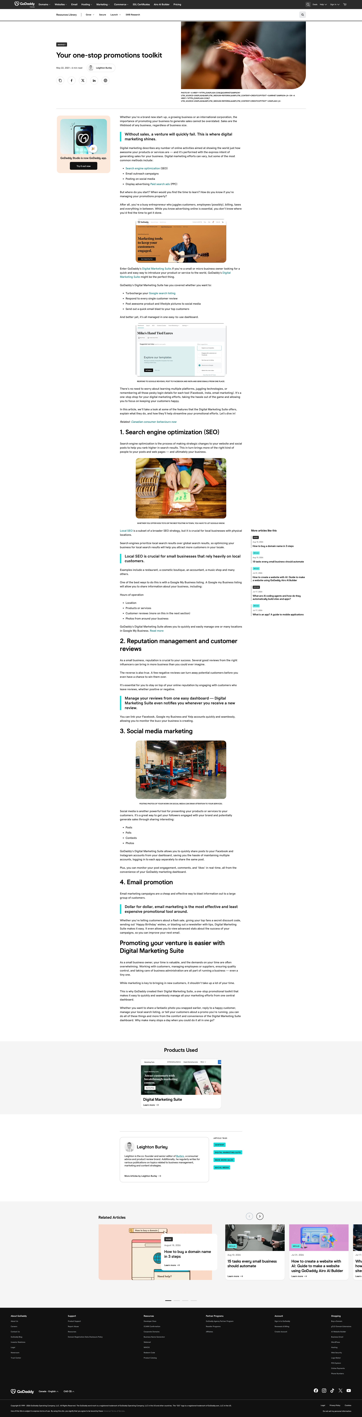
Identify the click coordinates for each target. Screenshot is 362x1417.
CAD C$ (68, 1391)
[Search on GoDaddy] (302, 14)
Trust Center (16, 1358)
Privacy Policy (335, 1405)
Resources (72, 1332)
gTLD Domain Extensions (341, 1326)
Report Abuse (73, 1326)
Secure (102, 14)
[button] (168, 1300)
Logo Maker (336, 1358)
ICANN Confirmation (152, 1326)
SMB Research (133, 14)
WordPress (335, 1342)
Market (62, 44)
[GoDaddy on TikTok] (332, 1392)
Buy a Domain (336, 1321)
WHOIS (147, 1347)
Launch (114, 14)
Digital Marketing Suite (156, 268)
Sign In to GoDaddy (282, 1321)
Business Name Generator (154, 1337)
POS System (336, 1363)
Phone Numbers (337, 1373)
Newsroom (15, 1353)
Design (256, 587)
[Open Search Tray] (308, 4)
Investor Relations (18, 1342)
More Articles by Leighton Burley (140, 1176)
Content (219, 1145)
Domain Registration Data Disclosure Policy (85, 1337)
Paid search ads (160, 184)
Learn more (170, 1265)
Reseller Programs (213, 1326)
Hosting (334, 1347)
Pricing (177, 4)
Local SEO (126, 530)
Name (256, 537)
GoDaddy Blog (16, 1337)
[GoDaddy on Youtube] (348, 1392)
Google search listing (162, 293)
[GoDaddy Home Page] (22, 1391)
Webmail (147, 1342)
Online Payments (338, 1368)
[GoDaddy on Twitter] (340, 1392)
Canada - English (47, 1391)
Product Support (74, 1321)
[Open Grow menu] (93, 15)
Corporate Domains (152, 1332)
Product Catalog (150, 1358)
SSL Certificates (141, 4)
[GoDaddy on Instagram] (324, 1392)
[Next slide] (259, 1216)
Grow (88, 14)
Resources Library (66, 14)
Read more (157, 630)
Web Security (336, 1353)
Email (74, 4)
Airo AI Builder (162, 4)
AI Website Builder (338, 1332)
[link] (72, 80)
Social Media (222, 1168)
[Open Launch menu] (120, 15)
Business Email (337, 1337)
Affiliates (209, 1332)
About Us (14, 1321)
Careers (14, 1326)
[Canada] (24, 3)
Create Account (281, 1332)
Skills (256, 553)
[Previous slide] (249, 1216)
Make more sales (224, 1160)
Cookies (348, 1405)
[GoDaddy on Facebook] (315, 1392)
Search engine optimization (143, 168)
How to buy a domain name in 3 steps (187, 1254)
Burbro (180, 1156)
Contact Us (15, 1332)
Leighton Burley (104, 68)
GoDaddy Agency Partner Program (219, 1321)
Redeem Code (149, 1353)
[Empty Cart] (345, 5)
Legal (13, 1347)
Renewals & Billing (282, 1326)
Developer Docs (150, 1321)
